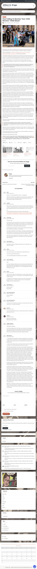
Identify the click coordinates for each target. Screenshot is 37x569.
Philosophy (4, 501)
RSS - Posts (4, 536)
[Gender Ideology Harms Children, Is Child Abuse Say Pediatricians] (7, 150)
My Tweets (4, 441)
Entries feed (5, 526)
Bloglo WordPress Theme (28, 567)
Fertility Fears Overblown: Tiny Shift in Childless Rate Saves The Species (18, 446)
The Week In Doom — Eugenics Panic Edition (28, 153)
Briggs (10, 174)
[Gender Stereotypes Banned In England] (18, 150)
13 (16, 554)
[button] (11, 178)
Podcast (3, 503)
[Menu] (33, 5)
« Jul (2, 562)
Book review (4, 494)
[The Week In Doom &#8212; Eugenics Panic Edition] (29, 150)
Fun (3, 499)
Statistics (3, 507)
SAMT (3, 505)
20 (16, 556)
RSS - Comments (5, 538)
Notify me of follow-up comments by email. (10, 409)
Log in (4, 524)
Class (3, 496)
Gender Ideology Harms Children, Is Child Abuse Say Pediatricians (7, 154)
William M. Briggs (10, 5)
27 (16, 558)
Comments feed (6, 528)
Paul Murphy (9, 217)
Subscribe (27, 165)
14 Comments (17, 22)
